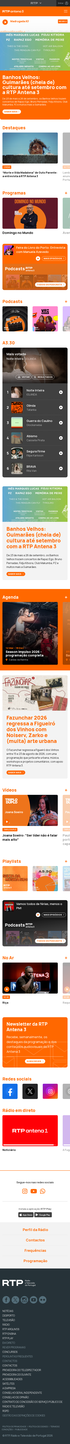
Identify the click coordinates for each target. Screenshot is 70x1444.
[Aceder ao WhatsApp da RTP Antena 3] (42, 1191)
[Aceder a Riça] (30, 978)
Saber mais (15, 573)
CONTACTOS (9, 1365)
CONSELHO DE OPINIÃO (15, 1397)
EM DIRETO (8, 1343)
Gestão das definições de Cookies (23, 1415)
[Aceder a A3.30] (45, 878)
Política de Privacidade (14, 1426)
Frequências (35, 1250)
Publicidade (21, 1429)
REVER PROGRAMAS (13, 1347)
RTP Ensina (9, 1333)
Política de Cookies (38, 1426)
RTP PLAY (7, 1338)
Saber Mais (10, 111)
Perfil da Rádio (35, 1229)
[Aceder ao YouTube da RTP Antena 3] (33, 1191)
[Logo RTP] (19, 1283)
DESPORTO (8, 1315)
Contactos (35, 1240)
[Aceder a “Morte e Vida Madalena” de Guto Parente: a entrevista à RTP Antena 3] (30, 148)
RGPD (5, 1411)
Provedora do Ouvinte (16, 1374)
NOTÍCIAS (7, 1311)
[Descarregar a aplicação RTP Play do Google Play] (43, 1214)
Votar (26, 377)
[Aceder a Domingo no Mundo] (30, 213)
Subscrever (34, 1061)
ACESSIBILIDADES (12, 1379)
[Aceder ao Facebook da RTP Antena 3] (10, 1091)
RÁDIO (6, 1324)
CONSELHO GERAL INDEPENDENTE (22, 1393)
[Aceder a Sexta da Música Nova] (15, 878)
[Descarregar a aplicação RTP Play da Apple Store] (26, 1214)
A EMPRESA (9, 1388)
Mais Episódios (53, 258)
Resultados (45, 377)
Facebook (6, 1300)
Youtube (34, 1300)
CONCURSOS (9, 1352)
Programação (35, 1260)
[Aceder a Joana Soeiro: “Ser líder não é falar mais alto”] (30, 810)
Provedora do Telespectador (21, 1370)
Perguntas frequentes (17, 1356)
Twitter (15, 1300)
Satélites (8, 1383)
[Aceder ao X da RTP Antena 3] (30, 1091)
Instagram (24, 1300)
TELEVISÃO (8, 1320)
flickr (43, 1300)
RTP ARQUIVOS (10, 1329)
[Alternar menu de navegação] (67, 11)
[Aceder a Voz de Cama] (45, 318)
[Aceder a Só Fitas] (15, 318)
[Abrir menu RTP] (35, 3)
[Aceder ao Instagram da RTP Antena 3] (50, 1091)
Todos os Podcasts (49, 284)
